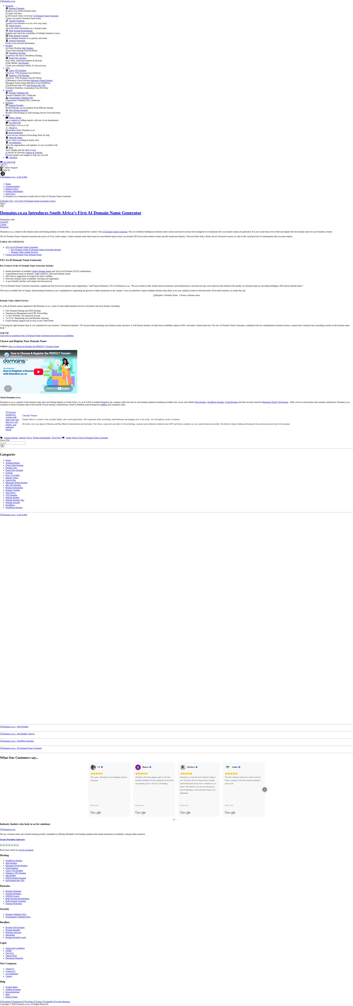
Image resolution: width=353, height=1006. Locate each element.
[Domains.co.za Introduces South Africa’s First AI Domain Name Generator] (28, 201)
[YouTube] (28, 1001)
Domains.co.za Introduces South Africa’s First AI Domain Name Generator (70, 212)
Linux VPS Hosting (17, 70)
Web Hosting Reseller (18, 110)
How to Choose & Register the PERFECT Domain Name (34, 346)
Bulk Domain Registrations (21, 31)
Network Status (15, 137)
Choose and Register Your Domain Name (24, 254)
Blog (11, 147)
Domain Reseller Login (16, 937)
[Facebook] (5, 1001)
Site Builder (23, 63)
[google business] (61, 1001)
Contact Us (10, 971)
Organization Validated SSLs (18, 917)
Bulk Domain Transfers (16, 901)
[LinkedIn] (47, 1001)
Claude (3, 224)
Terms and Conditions (15, 948)
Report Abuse (12, 997)
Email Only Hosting (17, 58)
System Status (12, 987)
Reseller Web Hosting (15, 927)
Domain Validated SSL (19, 93)
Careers (9, 976)
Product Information (14, 191)
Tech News (10, 194)
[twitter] (37, 1001)
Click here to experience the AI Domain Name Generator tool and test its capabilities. (37, 335)
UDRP (9, 951)
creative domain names (41, 271)
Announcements (13, 186)
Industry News (12, 189)
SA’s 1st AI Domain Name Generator (22, 247)
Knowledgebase (16, 132)
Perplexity (4, 227)
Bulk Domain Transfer (18, 36)
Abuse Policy (11, 955)
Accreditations (15, 142)
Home (8, 184)
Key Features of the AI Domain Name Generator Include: (36, 249)
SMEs (103, 404)
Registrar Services (13, 932)
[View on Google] (93, 767)
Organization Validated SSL (21, 98)
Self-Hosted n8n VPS (36, 85)
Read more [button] (94, 805)
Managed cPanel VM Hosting (275, 402)
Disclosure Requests (14, 958)
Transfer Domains (16, 21)
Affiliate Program (13, 989)
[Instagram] (17, 1001)
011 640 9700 (15, 123)
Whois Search (15, 26)
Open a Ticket (15, 118)
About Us (13, 128)
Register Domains (16, 8)
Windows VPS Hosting (19, 75)
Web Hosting (27, 48)
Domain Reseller (16, 105)
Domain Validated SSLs (16, 914)
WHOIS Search (12, 896)
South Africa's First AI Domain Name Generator (87, 438)
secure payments (26, 850)
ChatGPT (4, 222)
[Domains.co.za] (7, 1)
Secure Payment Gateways (12, 839)
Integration (10, 935)
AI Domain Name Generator (46, 16)
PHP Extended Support (16, 878)
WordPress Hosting (17, 53)
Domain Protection (17, 41)
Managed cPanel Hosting (42, 80)
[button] (88, 789)
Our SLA (10, 953)
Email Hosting (231, 402)
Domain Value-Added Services (24, 252)
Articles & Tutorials (33, 152)
